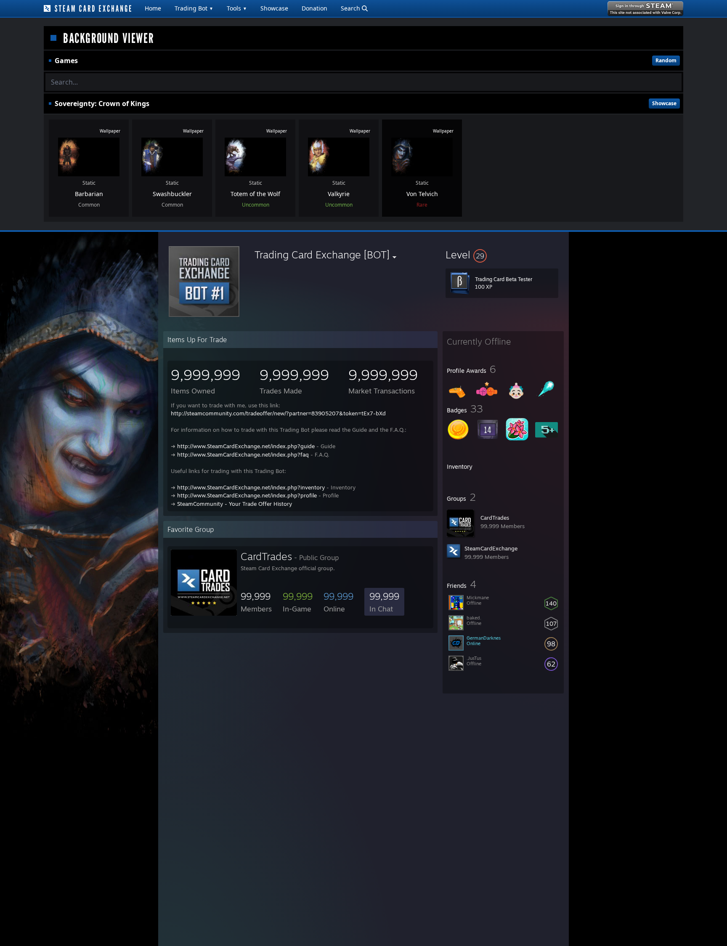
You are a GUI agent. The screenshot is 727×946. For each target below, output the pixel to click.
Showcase (274, 8)
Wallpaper (110, 131)
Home (153, 8)
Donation (314, 8)
